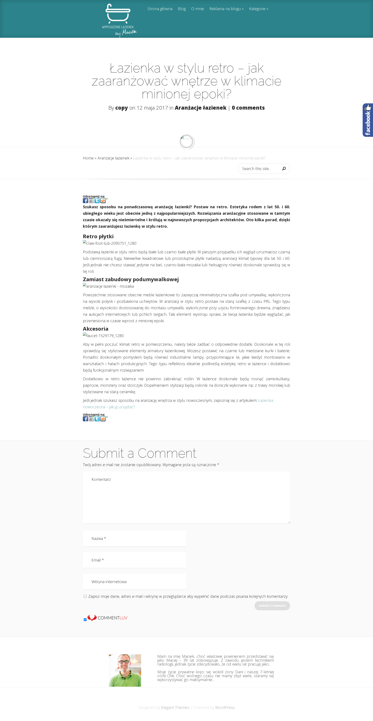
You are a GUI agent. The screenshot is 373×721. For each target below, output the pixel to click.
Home (88, 158)
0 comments (248, 107)
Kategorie (257, 9)
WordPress (225, 707)
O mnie (197, 9)
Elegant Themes (175, 707)
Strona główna (159, 9)
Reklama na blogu (225, 9)
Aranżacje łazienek (200, 107)
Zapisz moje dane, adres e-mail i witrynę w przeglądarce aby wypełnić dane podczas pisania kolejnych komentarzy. (188, 596)
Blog (182, 9)
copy (121, 107)
